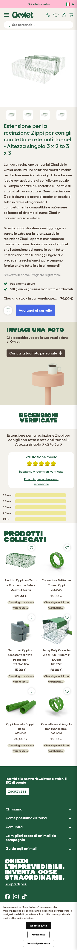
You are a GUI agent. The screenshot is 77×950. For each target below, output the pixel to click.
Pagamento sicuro (22, 283)
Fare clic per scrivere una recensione (41, 481)
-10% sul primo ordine (38, 4)
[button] (38, 848)
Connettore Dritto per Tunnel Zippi (56, 585)
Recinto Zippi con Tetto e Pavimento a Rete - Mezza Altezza (20, 585)
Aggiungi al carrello (35, 310)
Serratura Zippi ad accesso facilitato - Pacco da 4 (20, 657)
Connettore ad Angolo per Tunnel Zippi (56, 728)
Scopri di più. (16, 884)
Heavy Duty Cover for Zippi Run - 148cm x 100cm (56, 657)
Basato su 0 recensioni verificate (41, 471)
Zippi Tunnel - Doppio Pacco (20, 728)
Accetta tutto (38, 925)
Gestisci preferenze (38, 943)
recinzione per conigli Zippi (39, 164)
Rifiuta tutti (38, 934)
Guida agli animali (21, 848)
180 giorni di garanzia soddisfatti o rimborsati (41, 289)
